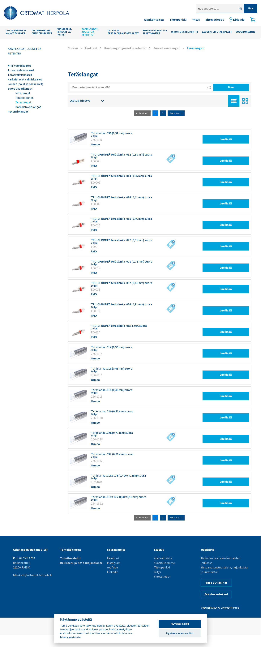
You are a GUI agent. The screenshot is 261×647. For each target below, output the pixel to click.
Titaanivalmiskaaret (21, 70)
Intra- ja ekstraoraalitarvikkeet (123, 32)
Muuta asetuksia (70, 637)
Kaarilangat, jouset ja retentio (90, 32)
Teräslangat (23, 102)
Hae (250, 8)
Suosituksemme (164, 563)
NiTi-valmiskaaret (19, 66)
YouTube (112, 567)
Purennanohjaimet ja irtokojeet (155, 32)
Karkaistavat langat (28, 107)
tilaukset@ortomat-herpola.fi (32, 575)
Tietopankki (177, 20)
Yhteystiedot (215, 20)
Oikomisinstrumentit (184, 32)
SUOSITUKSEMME (245, 32)
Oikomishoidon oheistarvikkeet (42, 32)
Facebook (113, 558)
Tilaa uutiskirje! (216, 583)
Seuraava (174, 113)
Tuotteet (91, 48)
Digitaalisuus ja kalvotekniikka (16, 32)
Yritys (196, 20)
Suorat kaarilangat (20, 89)
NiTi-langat (22, 93)
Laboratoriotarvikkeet (217, 32)
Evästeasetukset (216, 594)
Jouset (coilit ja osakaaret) (25, 84)
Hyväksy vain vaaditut (179, 633)
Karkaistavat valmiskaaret (25, 79)
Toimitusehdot (70, 558)
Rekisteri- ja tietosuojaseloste (81, 563)
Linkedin (112, 572)
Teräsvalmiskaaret (20, 75)
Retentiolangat (18, 111)
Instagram (114, 563)
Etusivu (73, 48)
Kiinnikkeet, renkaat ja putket (64, 32)
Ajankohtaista (154, 20)
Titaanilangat (24, 98)
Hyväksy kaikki (180, 623)
